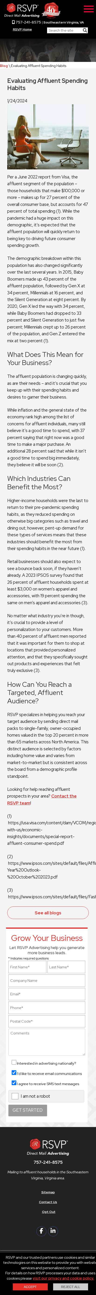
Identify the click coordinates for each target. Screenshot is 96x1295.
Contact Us (48, 1202)
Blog (4, 66)
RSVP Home (22, 29)
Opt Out (48, 1212)
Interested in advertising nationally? (46, 1063)
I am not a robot (35, 1096)
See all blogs (48, 913)
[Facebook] (41, 1231)
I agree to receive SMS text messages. (48, 1083)
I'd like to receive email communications (49, 1073)
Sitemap (48, 1192)
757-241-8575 (28, 22)
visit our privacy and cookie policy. (63, 1278)
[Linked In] (53, 1231)
